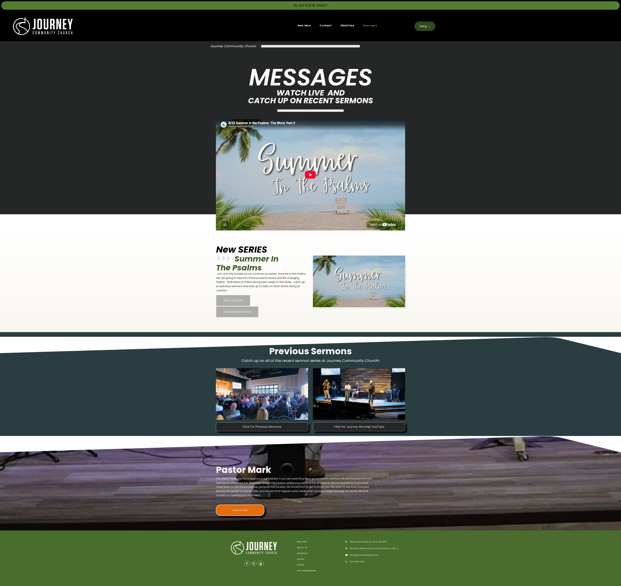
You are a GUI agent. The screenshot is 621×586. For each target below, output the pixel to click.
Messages (370, 25)
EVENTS (301, 559)
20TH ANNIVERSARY (306, 570)
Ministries (347, 25)
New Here (304, 25)
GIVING (300, 564)
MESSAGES (302, 553)
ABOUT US (302, 547)
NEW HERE (302, 541)
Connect (326, 25)
